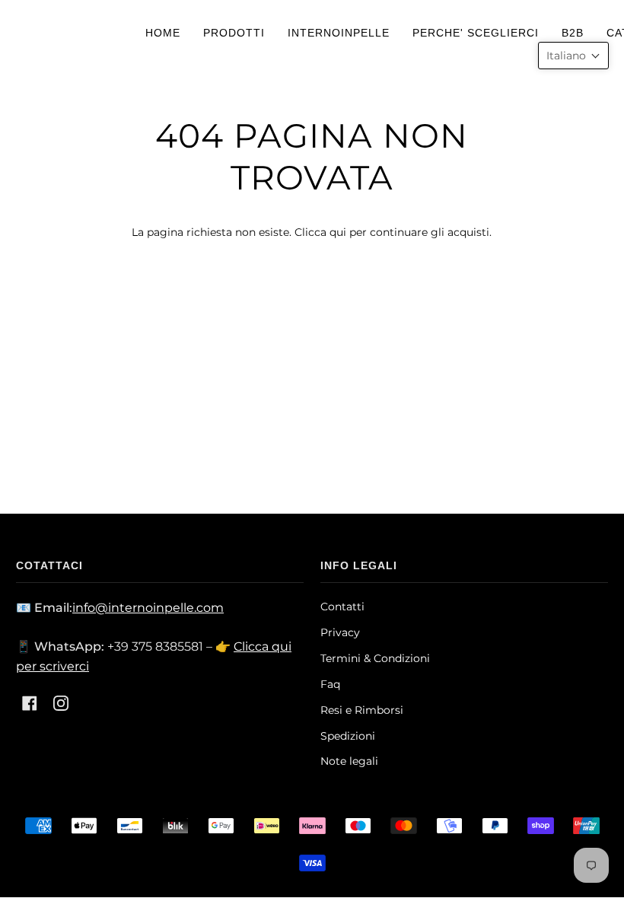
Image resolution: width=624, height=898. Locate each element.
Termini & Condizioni (375, 658)
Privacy (340, 632)
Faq (330, 684)
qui (338, 232)
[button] (573, 55)
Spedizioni (347, 736)
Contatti (342, 606)
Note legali (349, 761)
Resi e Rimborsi (361, 710)
